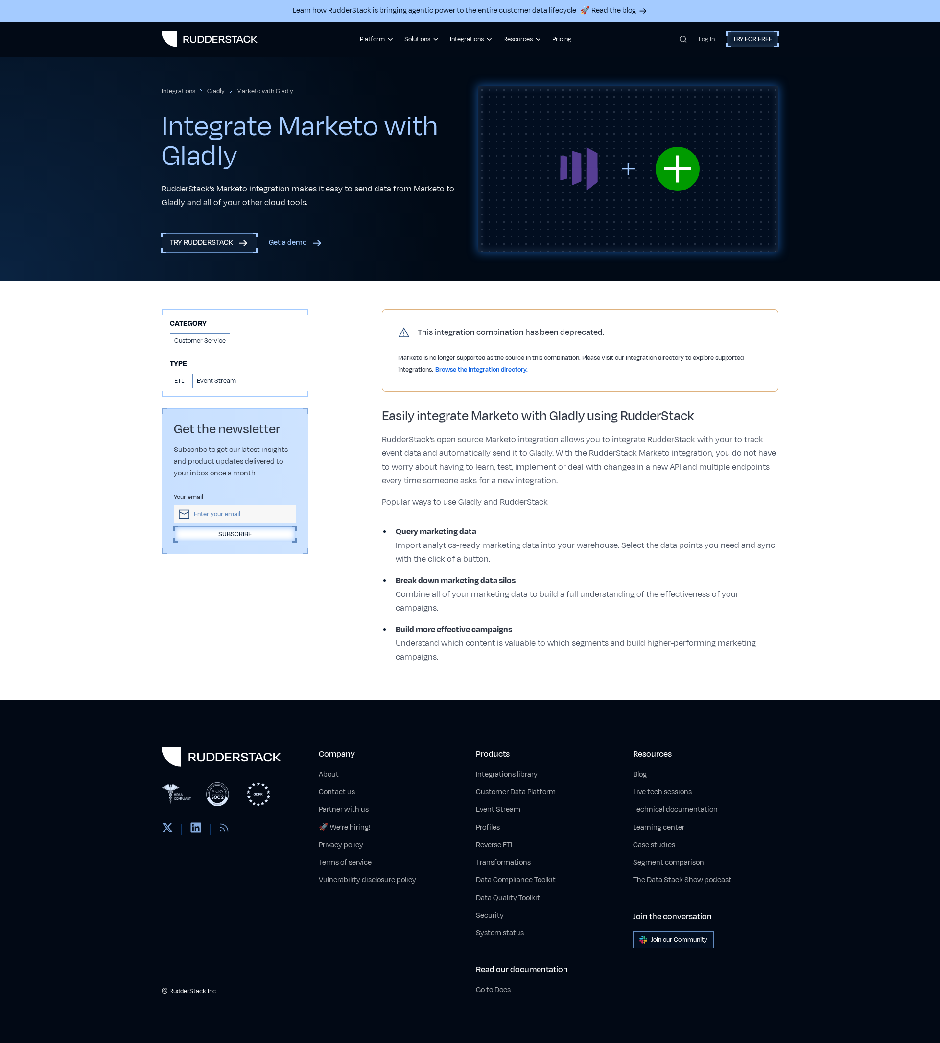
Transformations (503, 862)
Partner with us (344, 810)
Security (490, 915)
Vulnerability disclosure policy (367, 880)
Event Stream (498, 810)
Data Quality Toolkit (508, 898)
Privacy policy (341, 845)
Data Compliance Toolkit (516, 880)
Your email (188, 497)
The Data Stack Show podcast (682, 880)
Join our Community (679, 939)
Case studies (654, 845)
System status (500, 933)
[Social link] (167, 829)
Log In (707, 39)
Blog (640, 774)
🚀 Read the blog (608, 10)
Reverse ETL (495, 845)
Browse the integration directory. (481, 369)
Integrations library (507, 774)
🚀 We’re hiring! (345, 827)
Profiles (488, 827)
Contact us (337, 792)
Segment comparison (668, 862)
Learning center (658, 827)
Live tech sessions (662, 792)
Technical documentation (675, 810)
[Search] (683, 39)
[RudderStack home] (210, 39)
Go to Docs (493, 990)
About (329, 774)
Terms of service (345, 862)
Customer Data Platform (516, 792)
